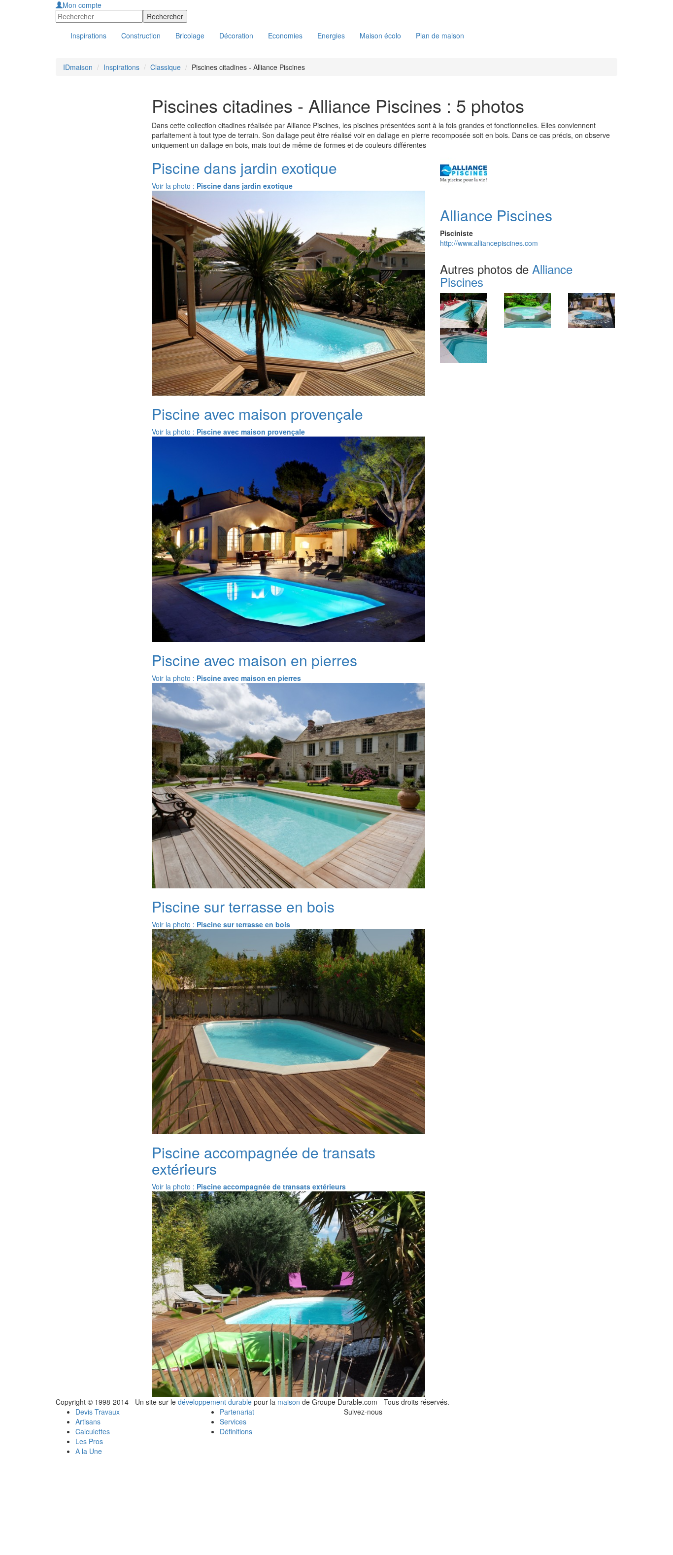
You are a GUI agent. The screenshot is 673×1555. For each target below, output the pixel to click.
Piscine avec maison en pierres (254, 660)
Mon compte (82, 5)
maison (288, 1402)
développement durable (215, 1402)
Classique (165, 67)
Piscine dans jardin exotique (244, 167)
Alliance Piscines (496, 215)
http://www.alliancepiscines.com (489, 243)
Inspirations (121, 67)
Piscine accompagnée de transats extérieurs (263, 1160)
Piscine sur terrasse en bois (243, 906)
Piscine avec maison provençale (257, 413)
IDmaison (78, 67)
